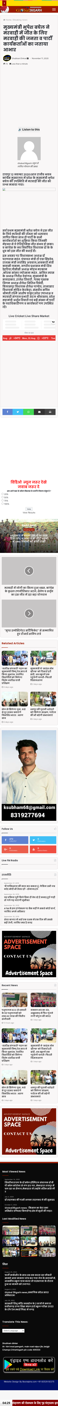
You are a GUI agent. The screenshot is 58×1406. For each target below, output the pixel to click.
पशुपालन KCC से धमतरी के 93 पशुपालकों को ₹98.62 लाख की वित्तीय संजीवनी (14, 1014)
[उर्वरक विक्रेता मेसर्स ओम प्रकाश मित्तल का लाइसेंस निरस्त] (29, 1252)
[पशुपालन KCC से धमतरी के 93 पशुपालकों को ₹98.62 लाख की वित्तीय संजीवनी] (14, 1000)
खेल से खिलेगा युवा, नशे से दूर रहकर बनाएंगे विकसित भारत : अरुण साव (14, 714)
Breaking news (20, 20)
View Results (29, 512)
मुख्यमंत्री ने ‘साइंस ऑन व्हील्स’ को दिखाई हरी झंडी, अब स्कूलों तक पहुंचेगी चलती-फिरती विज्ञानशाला (42, 674)
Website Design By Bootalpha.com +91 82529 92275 (29, 1381)
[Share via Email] (39, 412)
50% (6, 497)
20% (6, 494)
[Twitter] (18, 412)
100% (6, 504)
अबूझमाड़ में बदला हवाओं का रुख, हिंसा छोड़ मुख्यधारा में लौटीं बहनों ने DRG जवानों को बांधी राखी (29, 538)
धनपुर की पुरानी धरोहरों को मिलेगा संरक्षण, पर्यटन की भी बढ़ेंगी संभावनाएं (43, 712)
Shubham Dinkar (19, 58)
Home (8, 20)
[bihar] (29, 9)
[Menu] (54, 9)
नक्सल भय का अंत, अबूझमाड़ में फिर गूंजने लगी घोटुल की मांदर (42, 1013)
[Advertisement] (29, 98)
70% (6, 500)
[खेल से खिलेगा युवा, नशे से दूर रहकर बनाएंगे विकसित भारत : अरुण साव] (15, 699)
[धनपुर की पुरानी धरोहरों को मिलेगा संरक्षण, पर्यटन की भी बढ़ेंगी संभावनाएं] (43, 699)
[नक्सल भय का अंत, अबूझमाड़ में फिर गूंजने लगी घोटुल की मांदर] (43, 1000)
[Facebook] (7, 412)
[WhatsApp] (28, 412)
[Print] (50, 412)
